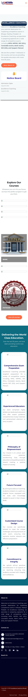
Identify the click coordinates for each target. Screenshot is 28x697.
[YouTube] (13, 650)
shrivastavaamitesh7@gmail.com (14, 638)
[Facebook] (2, 650)
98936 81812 (8, 643)
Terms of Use (13, 695)
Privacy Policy (23, 695)
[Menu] (26, 3)
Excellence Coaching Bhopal (19, 688)
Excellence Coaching (8, 89)
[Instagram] (9, 650)
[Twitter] (6, 650)
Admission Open (7, 83)
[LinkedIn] (17, 650)
